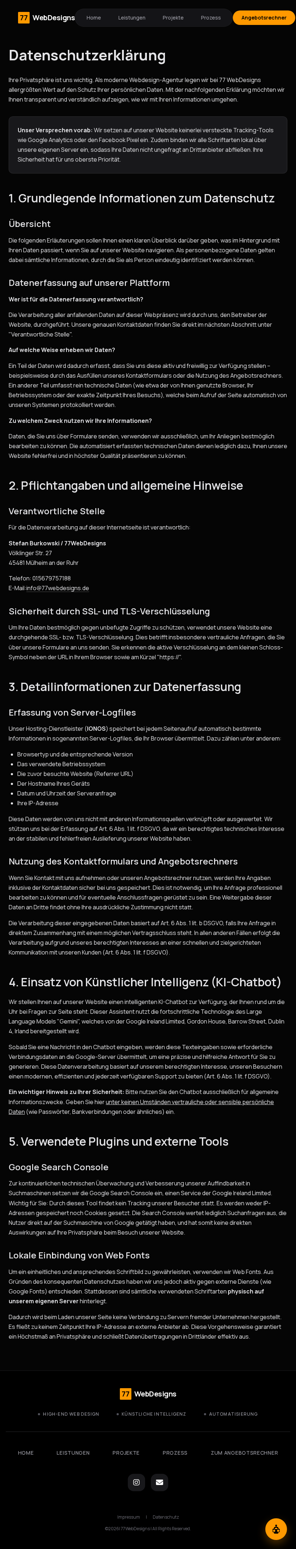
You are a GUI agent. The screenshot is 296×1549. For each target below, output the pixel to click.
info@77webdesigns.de (57, 588)
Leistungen (131, 17)
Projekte (173, 17)
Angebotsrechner (264, 17)
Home (94, 17)
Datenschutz (166, 1517)
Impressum (128, 1517)
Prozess (211, 17)
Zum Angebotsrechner (244, 1452)
